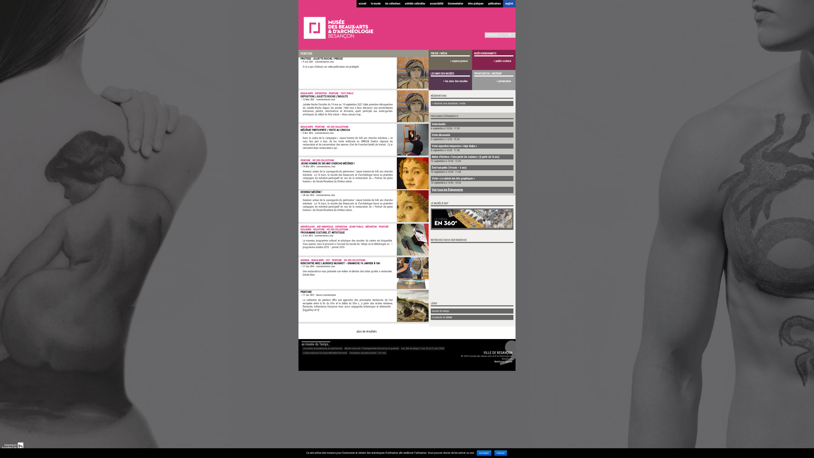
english (509, 3)
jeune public (356, 226)
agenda (305, 260)
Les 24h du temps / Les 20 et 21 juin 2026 (422, 348)
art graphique (325, 226)
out (328, 260)
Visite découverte (441, 135)
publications (494, 3)
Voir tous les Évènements (447, 190)
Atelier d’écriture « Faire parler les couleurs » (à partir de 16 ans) (465, 156)
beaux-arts (307, 93)
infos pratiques (476, 3)
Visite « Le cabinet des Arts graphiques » (453, 178)
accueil (362, 3)
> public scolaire (502, 61)
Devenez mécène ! (311, 192)
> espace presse (459, 61)
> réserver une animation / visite (448, 103)
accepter (484, 453)
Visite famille (438, 124)
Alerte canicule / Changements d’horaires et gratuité (372, 348)
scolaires (306, 229)
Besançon (504, 353)
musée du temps (440, 311)
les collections (392, 3)
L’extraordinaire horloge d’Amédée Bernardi (325, 353)
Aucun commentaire (326, 295)
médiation (371, 226)
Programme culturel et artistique (323, 232)
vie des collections (337, 127)
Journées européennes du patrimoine (322, 348)
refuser (501, 453)
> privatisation (503, 81)
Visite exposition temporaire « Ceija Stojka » (454, 146)
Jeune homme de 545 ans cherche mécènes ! (328, 163)
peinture (334, 93)
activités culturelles (415, 3)
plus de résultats (367, 331)
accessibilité (436, 3)
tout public (347, 93)
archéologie (308, 226)
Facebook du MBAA (442, 317)
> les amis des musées (455, 81)
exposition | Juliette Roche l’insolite (324, 96)
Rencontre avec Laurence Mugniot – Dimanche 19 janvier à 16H (340, 263)
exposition (321, 93)
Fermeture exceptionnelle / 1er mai (368, 353)
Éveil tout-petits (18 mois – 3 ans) (449, 167)
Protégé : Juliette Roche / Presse (322, 58)
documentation (455, 3)
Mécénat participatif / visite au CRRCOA (325, 129)
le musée (376, 3)
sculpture (319, 229)
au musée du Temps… (316, 344)
